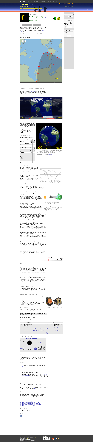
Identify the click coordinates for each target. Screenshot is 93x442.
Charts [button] (28, 1)
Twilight (21, 346)
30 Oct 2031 (26, 333)
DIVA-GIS (35, 388)
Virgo (37, 314)
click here (36, 437)
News (24, 8)
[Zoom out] (25, 41)
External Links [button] (55, 1)
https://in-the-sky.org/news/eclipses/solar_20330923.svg (30, 405)
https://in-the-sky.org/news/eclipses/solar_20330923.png (30, 403)
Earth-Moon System (34, 8)
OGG (35, 119)
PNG (23, 94)
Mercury (35, 343)
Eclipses (40, 8)
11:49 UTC (44, 16)
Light (66, 32)
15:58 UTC (44, 17)
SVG (28, 94)
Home (21, 8)
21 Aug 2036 (56, 327)
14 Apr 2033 (35, 333)
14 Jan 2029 (26, 327)
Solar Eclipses (41, 330)
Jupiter (35, 348)
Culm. (41, 342)
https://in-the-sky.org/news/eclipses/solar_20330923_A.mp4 (31, 402)
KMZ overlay (33, 91)
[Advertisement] (68, 53)
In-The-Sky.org (24, 4)
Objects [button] (37, 1)
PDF (25, 94)
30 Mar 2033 (35, 330)
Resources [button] (49, 1)
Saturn (35, 349)
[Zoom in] (23, 41)
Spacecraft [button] (33, 1)
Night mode (67, 33)
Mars (36, 347)
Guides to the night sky (25, 6)
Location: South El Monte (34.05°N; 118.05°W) (65, 3)
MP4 (32, 119)
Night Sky (28, 8)
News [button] (24, 1)
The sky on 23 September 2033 (32, 338)
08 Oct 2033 (56, 333)
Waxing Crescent (29, 346)
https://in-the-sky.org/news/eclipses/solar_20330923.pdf (30, 404)
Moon (36, 346)
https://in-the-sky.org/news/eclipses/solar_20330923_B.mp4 (31, 401)
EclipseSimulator (24, 366)
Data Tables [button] (43, 1)
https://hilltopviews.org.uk (58, 82)
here (27, 438)
